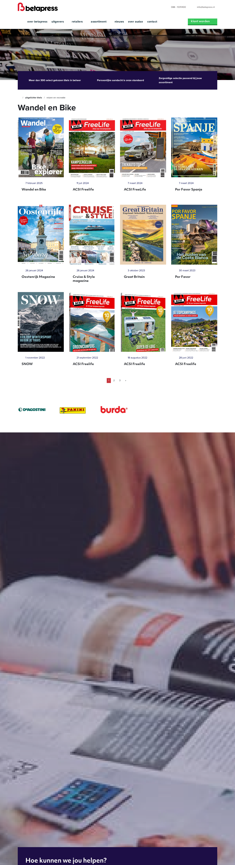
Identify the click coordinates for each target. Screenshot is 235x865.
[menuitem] (175, 7)
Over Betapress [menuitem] (37, 21)
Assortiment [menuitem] (99, 21)
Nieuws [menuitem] (119, 21)
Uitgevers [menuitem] (58, 21)
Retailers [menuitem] (78, 21)
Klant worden (200, 21)
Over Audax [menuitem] (135, 21)
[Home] (19, 97)
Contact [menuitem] (152, 21)
